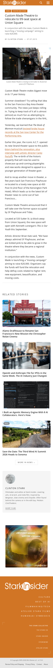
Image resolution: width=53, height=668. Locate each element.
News (8, 11)
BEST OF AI (43, 602)
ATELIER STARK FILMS (36, 611)
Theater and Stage (19, 11)
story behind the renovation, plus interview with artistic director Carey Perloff (23, 153)
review (26, 128)
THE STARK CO (42, 630)
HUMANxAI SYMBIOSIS (36, 616)
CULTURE (45, 597)
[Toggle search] (41, 2)
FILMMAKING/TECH (38, 606)
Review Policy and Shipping (14, 664)
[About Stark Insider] (26, 546)
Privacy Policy (30, 664)
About (46, 664)
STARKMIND (43, 642)
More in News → (26, 462)
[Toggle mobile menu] (48, 3)
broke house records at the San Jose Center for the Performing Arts (24, 132)
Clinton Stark (15, 39)
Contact (39, 664)
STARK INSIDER (42, 636)
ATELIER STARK (42, 648)
